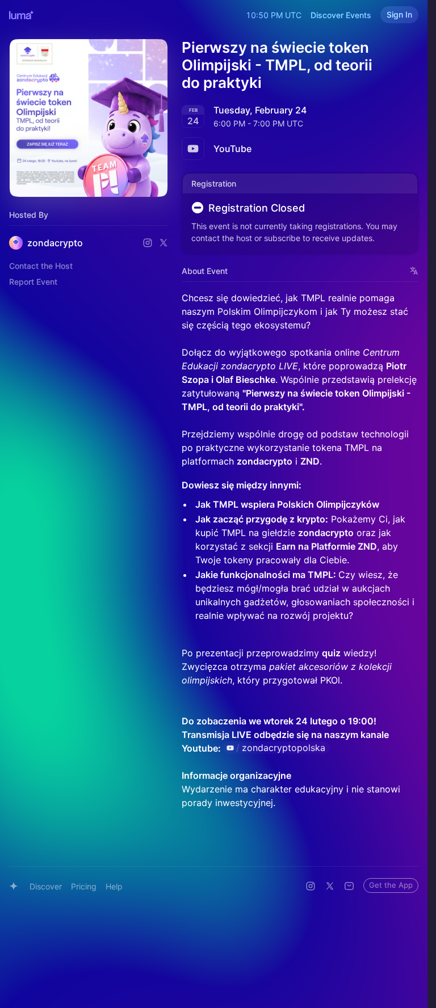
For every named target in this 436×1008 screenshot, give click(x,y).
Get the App (391, 884)
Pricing (84, 886)
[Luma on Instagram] (310, 886)
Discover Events (341, 15)
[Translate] (414, 271)
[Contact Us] (349, 886)
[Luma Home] (21, 15)
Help (114, 886)
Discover (46, 886)
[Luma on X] (329, 886)
